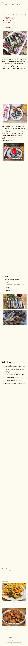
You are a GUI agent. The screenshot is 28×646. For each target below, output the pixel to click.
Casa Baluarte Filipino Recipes (12, 4)
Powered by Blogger (15, 637)
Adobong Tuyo (7, 570)
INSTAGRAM (9, 19)
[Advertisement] (14, 86)
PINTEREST (8, 20)
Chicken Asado (7, 627)
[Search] (25, 2)
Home (4, 9)
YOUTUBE (8, 22)
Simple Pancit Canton (10, 602)
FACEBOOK (8, 17)
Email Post (7, 568)
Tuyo (12, 570)
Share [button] (3, 568)
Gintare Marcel (17, 640)
